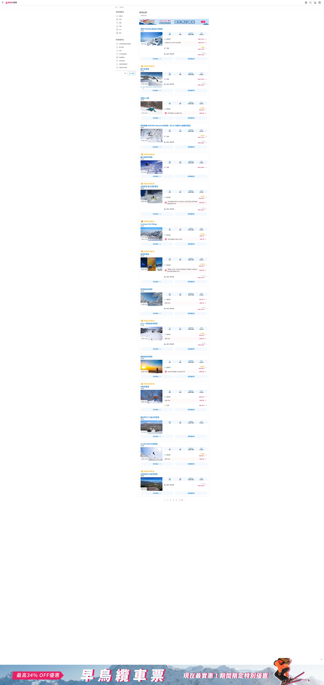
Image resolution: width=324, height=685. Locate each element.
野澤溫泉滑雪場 (146, 289)
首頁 (116, 7)
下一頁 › (181, 500)
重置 (125, 73)
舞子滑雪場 (145, 69)
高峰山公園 (145, 98)
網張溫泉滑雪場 (146, 357)
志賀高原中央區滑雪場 (149, 474)
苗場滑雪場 (145, 254)
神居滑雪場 (145, 387)
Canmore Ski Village (149, 224)
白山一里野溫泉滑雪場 (149, 324)
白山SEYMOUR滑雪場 (149, 444)
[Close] (321, 659)
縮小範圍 (131, 73)
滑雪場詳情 (191, 59)
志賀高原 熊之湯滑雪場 (149, 186)
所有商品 (157, 59)
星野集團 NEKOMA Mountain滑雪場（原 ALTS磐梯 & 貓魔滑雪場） (166, 126)
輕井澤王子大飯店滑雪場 (150, 417)
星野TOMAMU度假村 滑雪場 (151, 29)
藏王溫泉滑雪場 (146, 157)
